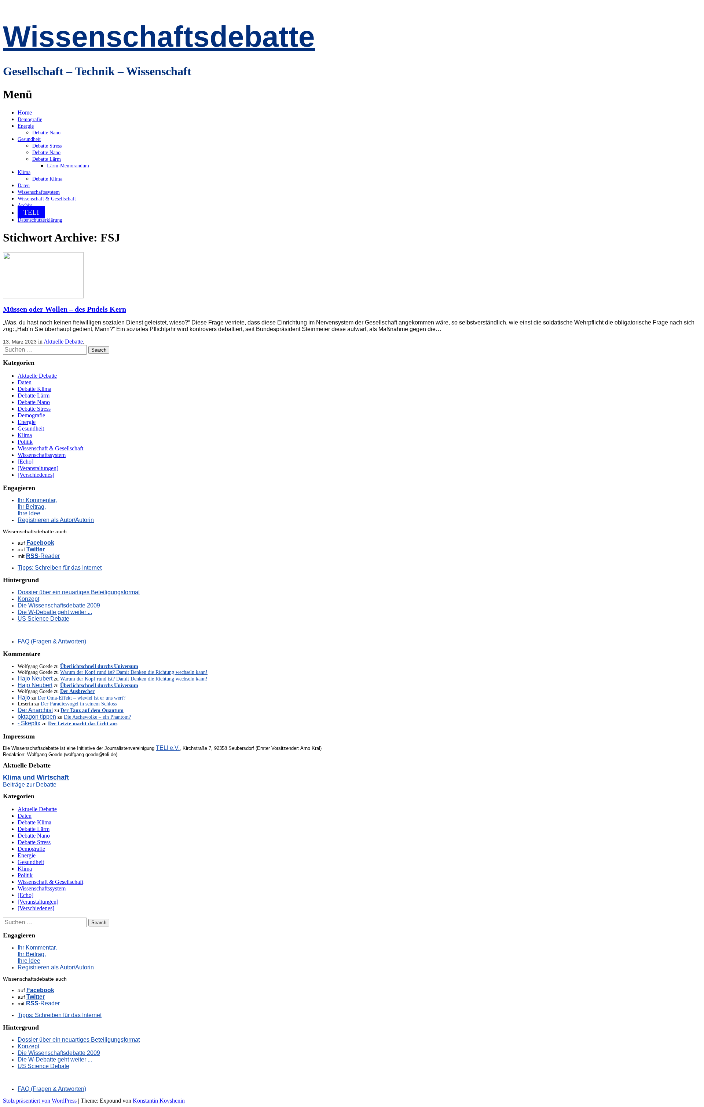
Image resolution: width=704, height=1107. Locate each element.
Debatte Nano (46, 132)
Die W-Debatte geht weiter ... (55, 612)
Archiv (25, 205)
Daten (24, 185)
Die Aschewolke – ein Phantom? (97, 717)
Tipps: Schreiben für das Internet (60, 568)
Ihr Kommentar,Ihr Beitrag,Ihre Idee (37, 506)
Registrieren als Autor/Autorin (56, 520)
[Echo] (25, 461)
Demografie (30, 119)
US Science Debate (43, 619)
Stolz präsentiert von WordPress (40, 1100)
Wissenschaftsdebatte (159, 36)
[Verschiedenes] (36, 475)
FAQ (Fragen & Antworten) (52, 641)
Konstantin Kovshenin (159, 1100)
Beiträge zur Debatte (29, 784)
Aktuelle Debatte (63, 341)
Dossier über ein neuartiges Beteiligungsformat (79, 592)
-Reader (43, 556)
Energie (26, 126)
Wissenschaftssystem (39, 192)
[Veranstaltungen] (38, 468)
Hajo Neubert (35, 678)
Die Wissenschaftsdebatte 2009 (59, 605)
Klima (24, 172)
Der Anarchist (35, 710)
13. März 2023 (20, 342)
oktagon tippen (37, 717)
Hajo (24, 697)
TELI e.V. (168, 748)
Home (25, 112)
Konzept (28, 599)
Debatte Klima (47, 179)
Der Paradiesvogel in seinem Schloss (79, 704)
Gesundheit (29, 139)
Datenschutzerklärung (40, 220)
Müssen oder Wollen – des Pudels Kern (64, 309)
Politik (25, 442)
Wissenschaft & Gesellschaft (47, 199)
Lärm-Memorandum (68, 165)
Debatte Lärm (46, 159)
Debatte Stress (47, 146)
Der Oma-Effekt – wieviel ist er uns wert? (81, 698)
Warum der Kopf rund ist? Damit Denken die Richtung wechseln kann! (134, 672)
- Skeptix (29, 723)
